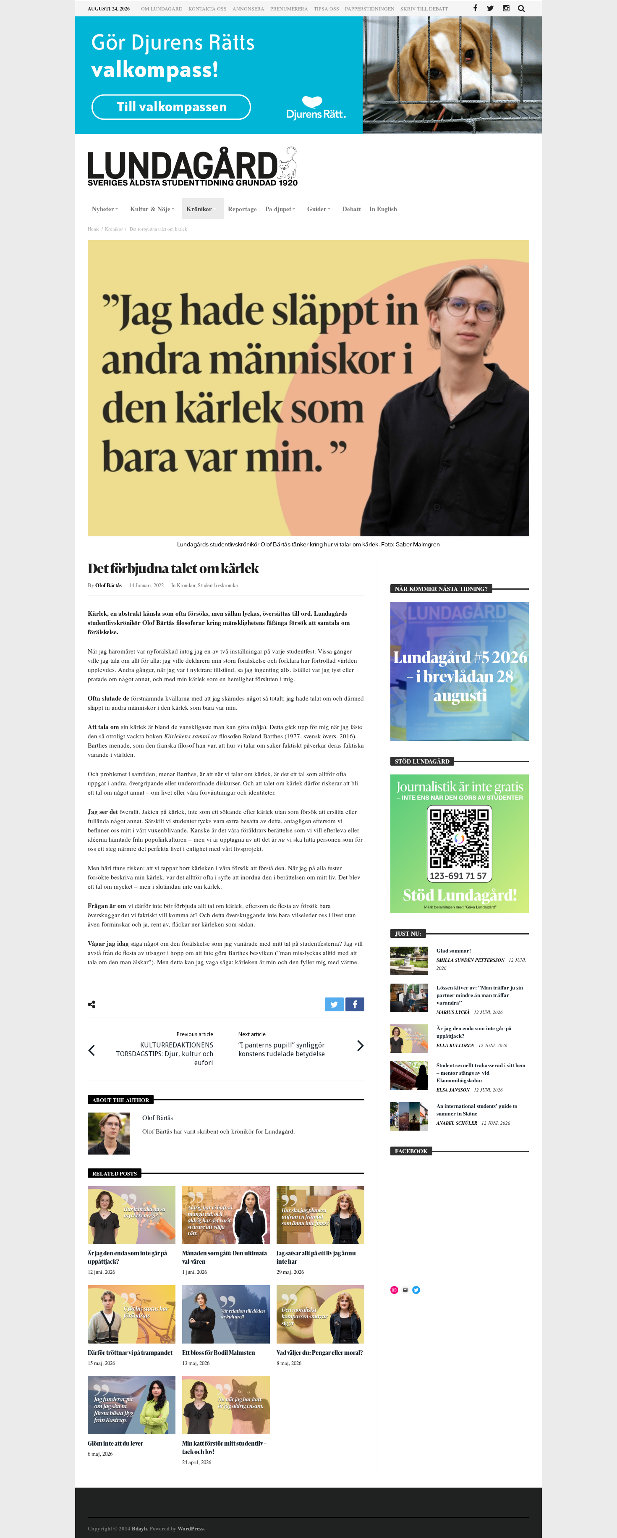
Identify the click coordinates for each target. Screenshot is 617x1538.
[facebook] (354, 1004)
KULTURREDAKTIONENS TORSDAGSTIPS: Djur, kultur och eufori (164, 1049)
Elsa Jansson (454, 1090)
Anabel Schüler (457, 1123)
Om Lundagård (162, 8)
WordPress (191, 1528)
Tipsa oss (326, 8)
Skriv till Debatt (424, 8)
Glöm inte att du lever (115, 1443)
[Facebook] (475, 8)
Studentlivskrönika (218, 585)
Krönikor (114, 229)
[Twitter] (490, 8)
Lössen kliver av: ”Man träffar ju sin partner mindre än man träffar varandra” (480, 994)
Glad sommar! (454, 950)
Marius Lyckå (454, 1012)
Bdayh (139, 1528)
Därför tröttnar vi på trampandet (130, 1353)
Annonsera (248, 8)
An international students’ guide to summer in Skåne (477, 1109)
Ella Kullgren (456, 1045)
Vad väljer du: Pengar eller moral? (320, 1353)
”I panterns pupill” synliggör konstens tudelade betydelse (281, 1044)
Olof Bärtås (108, 585)
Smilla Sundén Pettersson (471, 960)
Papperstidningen (370, 8)
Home (93, 229)
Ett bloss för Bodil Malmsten (218, 1353)
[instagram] (506, 8)
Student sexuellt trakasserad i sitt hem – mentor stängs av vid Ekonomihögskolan (481, 1072)
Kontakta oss (207, 8)
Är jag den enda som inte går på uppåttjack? (474, 1031)
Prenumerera (289, 8)
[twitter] (334, 1004)
